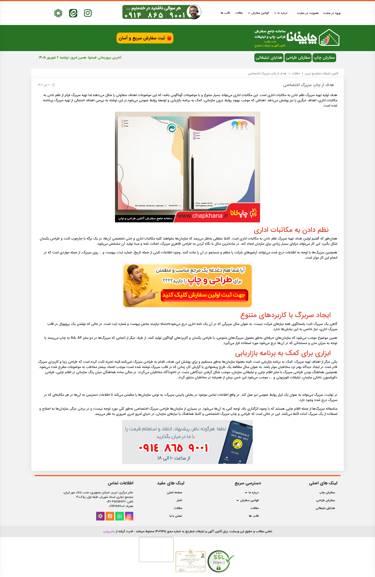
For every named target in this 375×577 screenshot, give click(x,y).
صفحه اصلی (174, 492)
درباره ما (282, 13)
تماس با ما (175, 516)
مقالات (239, 13)
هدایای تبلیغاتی (269, 58)
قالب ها (225, 13)
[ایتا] (73, 13)
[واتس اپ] (119, 516)
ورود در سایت (331, 13)
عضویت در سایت (308, 13)
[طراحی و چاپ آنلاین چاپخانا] (187, 285)
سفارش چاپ (324, 58)
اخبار (179, 500)
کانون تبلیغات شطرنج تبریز (321, 73)
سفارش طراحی (298, 58)
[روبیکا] (58, 13)
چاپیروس (109, 531)
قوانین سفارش (260, 13)
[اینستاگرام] (88, 13)
